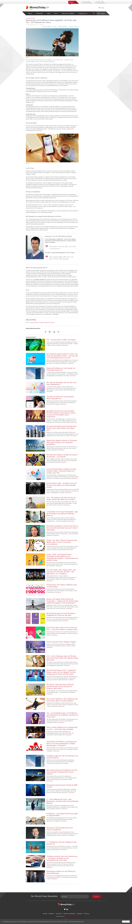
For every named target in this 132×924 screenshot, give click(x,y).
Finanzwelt (39, 13)
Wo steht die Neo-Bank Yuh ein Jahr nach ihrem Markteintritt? (61, 383)
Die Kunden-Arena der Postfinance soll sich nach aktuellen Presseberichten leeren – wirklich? (62, 772)
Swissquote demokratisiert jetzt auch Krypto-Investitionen (60, 829)
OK (126, 921)
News (30, 13)
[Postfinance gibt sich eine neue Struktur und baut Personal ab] (35, 760)
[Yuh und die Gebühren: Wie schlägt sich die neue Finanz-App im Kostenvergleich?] (35, 703)
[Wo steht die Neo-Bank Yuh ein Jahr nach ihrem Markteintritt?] (35, 387)
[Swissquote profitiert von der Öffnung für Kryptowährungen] (35, 876)
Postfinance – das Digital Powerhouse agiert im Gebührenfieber (62, 814)
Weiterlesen (65, 345)
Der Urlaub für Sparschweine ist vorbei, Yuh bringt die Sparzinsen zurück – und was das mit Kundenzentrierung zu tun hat (62, 356)
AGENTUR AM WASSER (70, 916)
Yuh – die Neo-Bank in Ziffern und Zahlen (61, 340)
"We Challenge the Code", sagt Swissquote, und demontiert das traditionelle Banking (62, 801)
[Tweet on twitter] (49, 331)
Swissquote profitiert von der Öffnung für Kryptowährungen (61, 872)
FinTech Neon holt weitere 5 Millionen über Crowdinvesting (62, 586)
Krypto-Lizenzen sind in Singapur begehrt (61, 642)
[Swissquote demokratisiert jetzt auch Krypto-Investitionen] (35, 832)
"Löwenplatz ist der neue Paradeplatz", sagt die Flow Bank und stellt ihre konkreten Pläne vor (62, 513)
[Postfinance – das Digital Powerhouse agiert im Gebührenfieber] (35, 818)
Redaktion (51, 913)
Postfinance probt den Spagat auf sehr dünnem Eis (62, 843)
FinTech (54, 26)
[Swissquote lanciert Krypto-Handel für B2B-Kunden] (35, 790)
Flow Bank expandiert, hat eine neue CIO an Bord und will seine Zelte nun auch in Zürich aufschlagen (62, 528)
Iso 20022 (98, 2)
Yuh (29, 64)
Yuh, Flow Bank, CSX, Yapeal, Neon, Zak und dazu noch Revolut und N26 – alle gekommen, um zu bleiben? (61, 572)
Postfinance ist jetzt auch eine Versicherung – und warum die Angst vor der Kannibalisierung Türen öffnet (62, 858)
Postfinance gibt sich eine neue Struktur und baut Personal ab (62, 757)
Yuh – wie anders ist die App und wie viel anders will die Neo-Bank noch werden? (61, 498)
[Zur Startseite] (66, 904)
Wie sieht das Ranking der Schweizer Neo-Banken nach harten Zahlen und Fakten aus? (62, 428)
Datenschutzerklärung (69, 913)
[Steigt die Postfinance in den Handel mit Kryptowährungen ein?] (35, 373)
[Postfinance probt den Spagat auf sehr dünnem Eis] (35, 847)
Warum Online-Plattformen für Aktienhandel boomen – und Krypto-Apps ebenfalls (62, 728)
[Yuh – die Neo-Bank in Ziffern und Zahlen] (35, 344)
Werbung (86, 913)
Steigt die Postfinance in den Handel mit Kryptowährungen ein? (61, 369)
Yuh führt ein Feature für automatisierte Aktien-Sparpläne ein (60, 398)
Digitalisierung (83, 13)
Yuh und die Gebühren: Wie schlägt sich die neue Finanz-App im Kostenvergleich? (62, 700)
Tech (55, 13)
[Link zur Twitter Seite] (99, 7)
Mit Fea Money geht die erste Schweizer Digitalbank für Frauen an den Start (61, 614)
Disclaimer (79, 913)
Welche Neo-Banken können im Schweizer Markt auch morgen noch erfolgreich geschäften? (62, 442)
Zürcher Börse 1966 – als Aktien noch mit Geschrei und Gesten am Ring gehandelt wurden (61, 485)
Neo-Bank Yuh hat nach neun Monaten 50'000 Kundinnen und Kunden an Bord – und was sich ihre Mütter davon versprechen (61, 414)
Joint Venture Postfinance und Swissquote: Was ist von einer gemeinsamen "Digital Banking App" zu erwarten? (62, 743)
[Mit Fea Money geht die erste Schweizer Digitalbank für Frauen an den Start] (35, 618)
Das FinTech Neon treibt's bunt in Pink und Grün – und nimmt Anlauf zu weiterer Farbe (62, 628)
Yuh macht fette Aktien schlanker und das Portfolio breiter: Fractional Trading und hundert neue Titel (61, 471)
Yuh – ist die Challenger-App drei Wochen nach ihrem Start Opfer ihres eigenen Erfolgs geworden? (62, 658)
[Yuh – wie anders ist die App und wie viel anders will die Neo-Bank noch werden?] (35, 502)
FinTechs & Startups (74, 26)
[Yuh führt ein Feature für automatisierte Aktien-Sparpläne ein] (35, 401)
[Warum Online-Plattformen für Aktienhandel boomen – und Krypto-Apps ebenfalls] (35, 732)
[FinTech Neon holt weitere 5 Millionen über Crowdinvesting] (35, 589)
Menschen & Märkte (68, 13)
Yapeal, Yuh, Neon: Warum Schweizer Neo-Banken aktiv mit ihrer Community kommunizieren (62, 542)
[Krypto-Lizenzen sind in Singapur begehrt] (35, 646)
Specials (85, 2)
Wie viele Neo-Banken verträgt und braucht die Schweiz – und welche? (62, 456)
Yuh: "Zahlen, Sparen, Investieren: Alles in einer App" (41, 322)
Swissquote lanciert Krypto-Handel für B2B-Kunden (62, 786)
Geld (48, 13)
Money (71, 2)
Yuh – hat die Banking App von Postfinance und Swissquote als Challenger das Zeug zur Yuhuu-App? (62, 715)
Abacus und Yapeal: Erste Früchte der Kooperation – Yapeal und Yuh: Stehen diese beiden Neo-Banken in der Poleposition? (62, 601)
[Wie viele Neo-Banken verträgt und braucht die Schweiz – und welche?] (35, 459)
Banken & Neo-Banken (63, 26)
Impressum (59, 913)
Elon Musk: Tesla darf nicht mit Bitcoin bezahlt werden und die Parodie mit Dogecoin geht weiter (60, 686)
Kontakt (45, 913)
